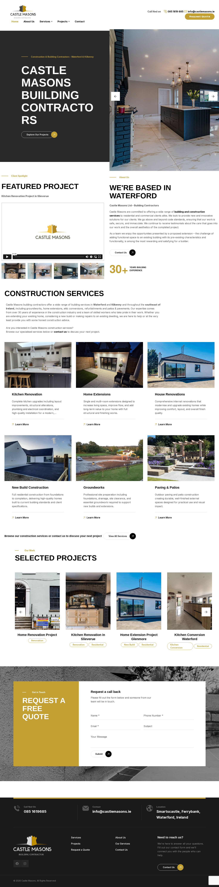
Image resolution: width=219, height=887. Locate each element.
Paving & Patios (167, 487)
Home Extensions (97, 394)
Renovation (35, 644)
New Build (85, 644)
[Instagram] (25, 863)
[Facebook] (17, 863)
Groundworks (93, 487)
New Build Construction (30, 487)
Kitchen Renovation (27, 394)
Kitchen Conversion (133, 646)
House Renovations (170, 394)
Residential (54, 644)
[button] (37, 134)
